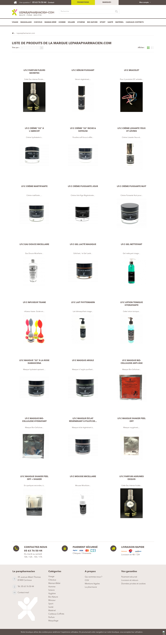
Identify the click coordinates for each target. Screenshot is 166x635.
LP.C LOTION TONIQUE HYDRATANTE (131, 303)
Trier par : (16, 47)
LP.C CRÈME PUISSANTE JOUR (83, 186)
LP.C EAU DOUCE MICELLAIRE (34, 244)
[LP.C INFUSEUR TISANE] (34, 329)
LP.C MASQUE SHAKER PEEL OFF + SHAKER (34, 477)
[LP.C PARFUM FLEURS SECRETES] (34, 97)
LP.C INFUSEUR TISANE (34, 302)
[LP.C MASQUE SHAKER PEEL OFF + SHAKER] (34, 503)
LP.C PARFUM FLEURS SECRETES (34, 71)
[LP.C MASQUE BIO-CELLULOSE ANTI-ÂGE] (131, 387)
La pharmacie (91, 587)
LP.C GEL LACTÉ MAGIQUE (83, 244)
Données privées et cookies (133, 584)
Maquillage (26, 22)
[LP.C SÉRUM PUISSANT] (83, 97)
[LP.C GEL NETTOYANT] (131, 271)
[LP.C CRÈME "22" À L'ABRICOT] (34, 155)
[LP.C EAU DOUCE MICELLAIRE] (34, 271)
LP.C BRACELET (131, 70)
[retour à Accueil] (14, 33)
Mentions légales (92, 584)
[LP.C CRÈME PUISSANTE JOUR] (83, 213)
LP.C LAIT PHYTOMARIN (83, 302)
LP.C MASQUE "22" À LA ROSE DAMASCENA (34, 361)
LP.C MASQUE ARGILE (83, 360)
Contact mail (23, 593)
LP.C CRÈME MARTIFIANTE (34, 186)
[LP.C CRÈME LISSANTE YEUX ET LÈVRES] (131, 155)
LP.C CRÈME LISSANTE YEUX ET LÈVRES (132, 129)
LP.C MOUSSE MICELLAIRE (83, 476)
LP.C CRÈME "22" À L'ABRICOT (34, 129)
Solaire (71, 22)
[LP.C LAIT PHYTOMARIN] (83, 329)
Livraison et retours (129, 580)
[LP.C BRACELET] (131, 97)
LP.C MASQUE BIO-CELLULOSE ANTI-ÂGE (132, 361)
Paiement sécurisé (129, 577)
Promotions (83, 2)
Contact (51, 2)
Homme (62, 22)
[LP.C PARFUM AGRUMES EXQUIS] (131, 503)
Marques (106, 2)
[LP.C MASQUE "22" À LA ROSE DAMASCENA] (34, 387)
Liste (152, 47)
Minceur (52, 600)
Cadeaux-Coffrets (135, 22)
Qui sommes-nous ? (93, 577)
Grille (148, 47)
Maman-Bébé (50, 22)
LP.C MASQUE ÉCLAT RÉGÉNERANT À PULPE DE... (83, 419)
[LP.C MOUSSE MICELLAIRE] (83, 503)
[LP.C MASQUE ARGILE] (83, 387)
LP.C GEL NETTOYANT (131, 244)
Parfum (51, 617)
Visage (15, 22)
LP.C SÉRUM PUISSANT (83, 70)
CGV (87, 580)
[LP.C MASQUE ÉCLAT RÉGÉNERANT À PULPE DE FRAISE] (83, 445)
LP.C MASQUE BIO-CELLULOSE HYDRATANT (34, 419)
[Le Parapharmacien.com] (16, 2)
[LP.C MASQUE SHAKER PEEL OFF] (131, 445)
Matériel (119, 22)
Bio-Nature (92, 22)
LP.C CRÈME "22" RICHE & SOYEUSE (83, 129)
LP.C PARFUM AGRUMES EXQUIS (131, 477)
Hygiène (81, 22)
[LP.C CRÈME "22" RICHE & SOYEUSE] (83, 155)
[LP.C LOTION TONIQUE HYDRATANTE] (131, 329)
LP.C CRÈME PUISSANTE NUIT (131, 186)
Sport (102, 22)
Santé (110, 22)
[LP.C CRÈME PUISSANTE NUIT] (131, 213)
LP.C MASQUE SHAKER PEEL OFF (132, 419)
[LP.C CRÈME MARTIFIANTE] (34, 213)
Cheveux (38, 22)
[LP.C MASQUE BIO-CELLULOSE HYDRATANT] (34, 445)
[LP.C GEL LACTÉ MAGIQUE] (83, 271)
